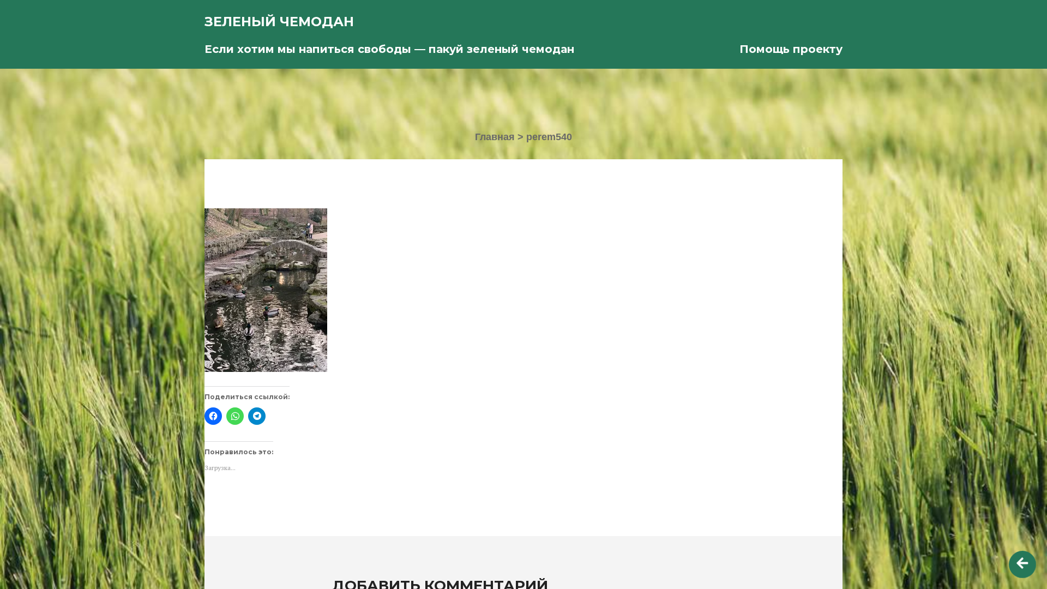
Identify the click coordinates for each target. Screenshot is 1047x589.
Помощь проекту (791, 49)
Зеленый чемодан (279, 21)
